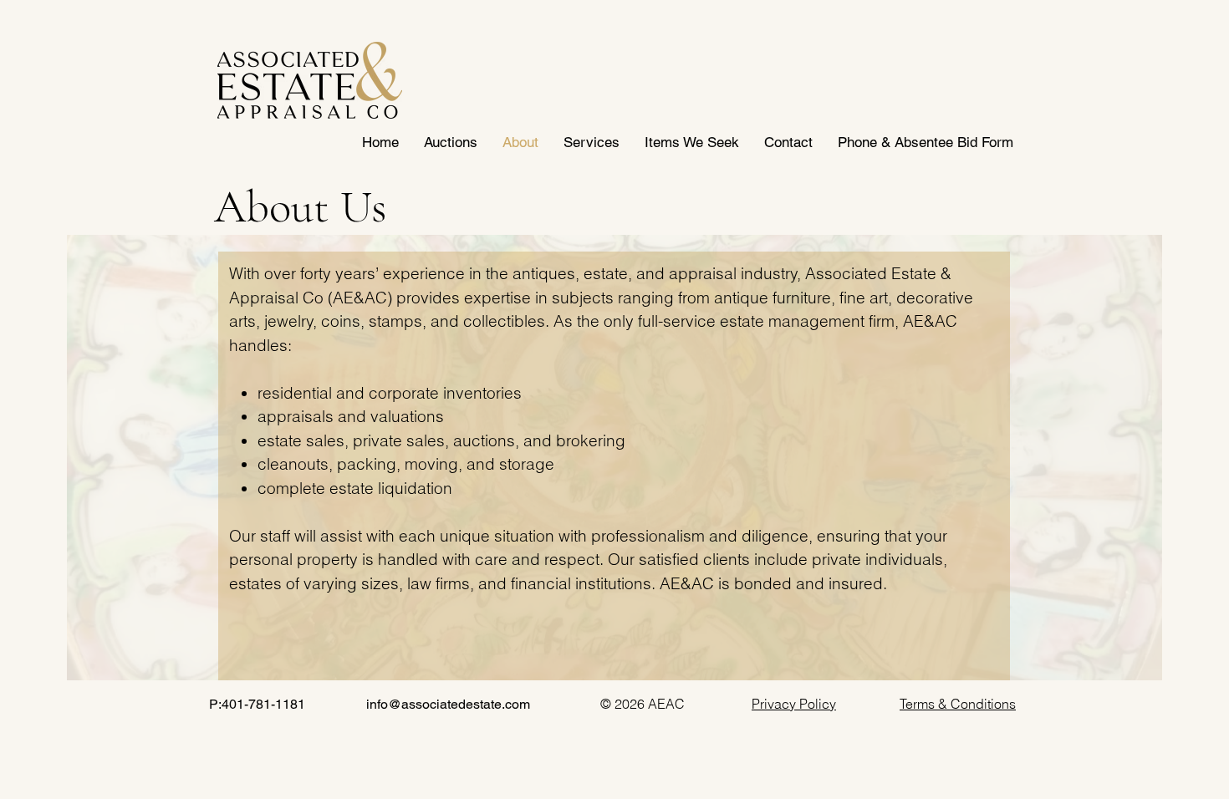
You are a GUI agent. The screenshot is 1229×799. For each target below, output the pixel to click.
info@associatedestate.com (448, 704)
